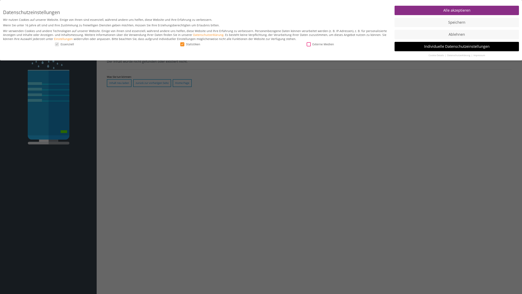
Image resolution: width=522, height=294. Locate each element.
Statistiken (193, 44)
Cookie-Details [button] (437, 55)
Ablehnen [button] (457, 34)
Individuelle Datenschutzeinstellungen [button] (457, 46)
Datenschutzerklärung (208, 35)
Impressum (479, 55)
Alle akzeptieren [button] (456, 10)
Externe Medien (323, 44)
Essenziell (67, 44)
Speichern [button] (456, 22)
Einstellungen (63, 39)
